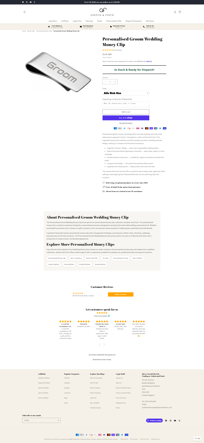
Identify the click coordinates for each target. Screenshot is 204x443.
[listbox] (126, 93)
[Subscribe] (58, 420)
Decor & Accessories (96, 378)
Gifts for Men (94, 383)
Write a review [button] (120, 294)
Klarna (118, 408)
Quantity (105, 77)
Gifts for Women (95, 388)
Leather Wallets (53, 264)
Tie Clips (105, 258)
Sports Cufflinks (43, 393)
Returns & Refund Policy (123, 388)
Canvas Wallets (69, 264)
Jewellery (67, 383)
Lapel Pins (67, 393)
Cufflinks (67, 378)
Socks (66, 403)
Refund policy (124, 439)
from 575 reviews (100, 316)
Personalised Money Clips (57, 258)
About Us (119, 383)
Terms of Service (121, 398)
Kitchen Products (95, 393)
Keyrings (66, 388)
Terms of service (144, 439)
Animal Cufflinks (43, 398)
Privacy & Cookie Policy (123, 393)
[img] (102, 312)
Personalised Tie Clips (120, 258)
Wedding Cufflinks (44, 378)
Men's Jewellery (76, 258)
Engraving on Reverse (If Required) (117, 99)
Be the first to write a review (102, 359)
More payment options (125, 123)
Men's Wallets (137, 258)
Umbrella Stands (95, 408)
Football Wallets (84, 264)
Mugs (65, 398)
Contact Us (119, 378)
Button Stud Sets (92, 258)
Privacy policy (134, 439)
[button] (24, 12)
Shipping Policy (121, 403)
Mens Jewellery (94, 403)
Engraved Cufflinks (44, 383)
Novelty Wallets (100, 264)
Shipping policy (155, 439)
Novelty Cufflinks (43, 388)
